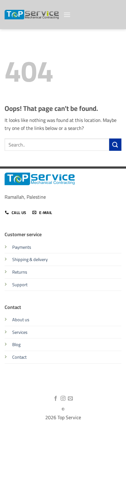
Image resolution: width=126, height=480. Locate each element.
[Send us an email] (70, 398)
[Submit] (115, 144)
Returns (19, 272)
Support (20, 284)
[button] (67, 14)
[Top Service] (32, 15)
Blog (16, 344)
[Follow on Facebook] (55, 398)
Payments (21, 247)
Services (20, 332)
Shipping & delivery (30, 259)
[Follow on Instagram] (63, 398)
